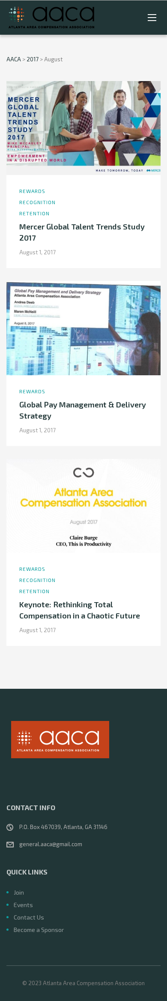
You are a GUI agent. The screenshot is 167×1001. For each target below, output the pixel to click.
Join (19, 892)
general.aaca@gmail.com (50, 844)
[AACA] (51, 17)
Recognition (37, 202)
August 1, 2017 (37, 252)
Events (23, 904)
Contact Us (29, 917)
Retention (34, 213)
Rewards (32, 191)
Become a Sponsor (39, 929)
